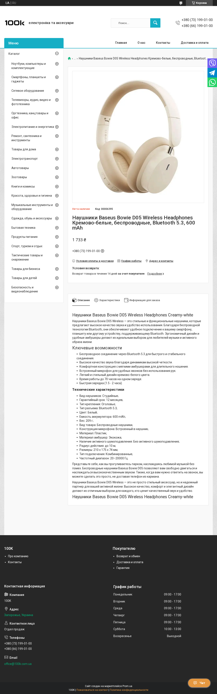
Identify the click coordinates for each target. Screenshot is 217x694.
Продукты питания (24, 236)
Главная (121, 42)
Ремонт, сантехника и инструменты (26, 138)
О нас (141, 42)
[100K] (14, 23)
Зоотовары (19, 177)
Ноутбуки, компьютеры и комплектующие (28, 66)
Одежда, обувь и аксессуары (31, 218)
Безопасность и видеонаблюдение (24, 289)
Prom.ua (127, 686)
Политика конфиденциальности (129, 689)
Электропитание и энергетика (32, 126)
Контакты (163, 42)
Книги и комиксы (23, 186)
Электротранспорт (24, 158)
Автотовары (20, 168)
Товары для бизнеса (25, 269)
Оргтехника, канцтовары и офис (29, 115)
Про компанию (18, 556)
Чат (202, 683)
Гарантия (123, 568)
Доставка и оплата (195, 42)
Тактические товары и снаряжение (27, 257)
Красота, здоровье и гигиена (31, 195)
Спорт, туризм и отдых (26, 246)
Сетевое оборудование (27, 90)
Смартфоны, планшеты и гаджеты (28, 79)
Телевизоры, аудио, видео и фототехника (31, 102)
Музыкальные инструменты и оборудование (32, 207)
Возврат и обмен (128, 556)
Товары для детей (24, 278)
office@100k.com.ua (18, 664)
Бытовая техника (23, 227)
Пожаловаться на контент (92, 689)
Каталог (14, 53)
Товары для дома (23, 149)
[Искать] (155, 23)
